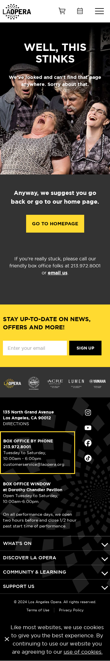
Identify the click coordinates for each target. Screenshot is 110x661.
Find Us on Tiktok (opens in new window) (95, 458)
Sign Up (85, 348)
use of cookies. (83, 651)
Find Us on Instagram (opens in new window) (95, 412)
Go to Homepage (55, 224)
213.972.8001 (17, 446)
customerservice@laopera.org (33, 464)
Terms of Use (37, 610)
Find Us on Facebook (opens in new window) (95, 443)
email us (57, 273)
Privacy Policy (71, 610)
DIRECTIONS (16, 423)
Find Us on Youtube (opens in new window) (95, 427)
